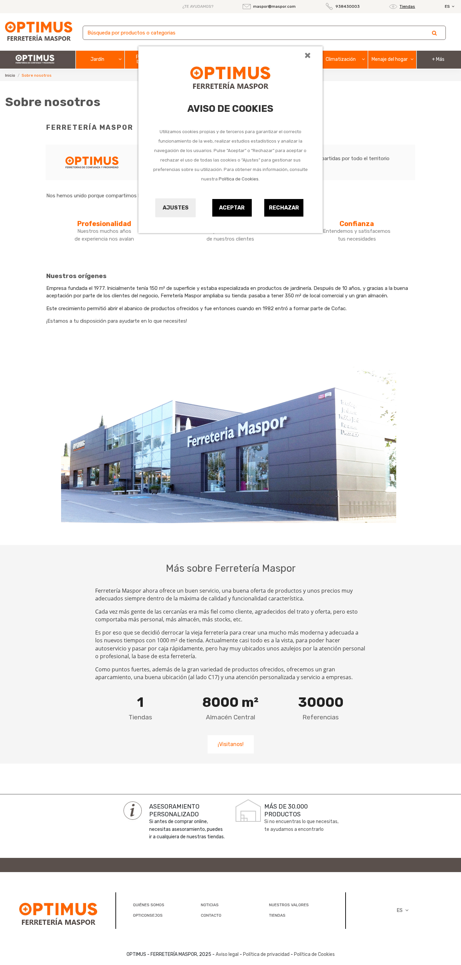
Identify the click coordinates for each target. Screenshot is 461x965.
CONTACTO (211, 915)
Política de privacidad (266, 954)
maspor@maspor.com (274, 6)
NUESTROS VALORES (289, 904)
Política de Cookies (239, 178)
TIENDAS (277, 915)
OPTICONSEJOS (148, 915)
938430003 (347, 6)
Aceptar (232, 207)
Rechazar (284, 207)
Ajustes (176, 207)
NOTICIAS (210, 904)
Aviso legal (227, 954)
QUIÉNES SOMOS (148, 904)
